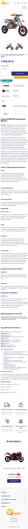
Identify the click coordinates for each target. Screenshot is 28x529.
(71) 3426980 (13, 392)
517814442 (7, 389)
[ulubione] (15, 3)
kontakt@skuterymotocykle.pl (12, 384)
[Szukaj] (24, 7)
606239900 (8, 387)
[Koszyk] (22, 3)
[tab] (5, 114)
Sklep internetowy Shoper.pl (14, 527)
